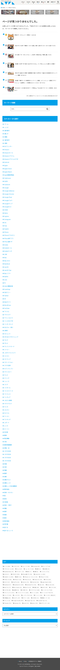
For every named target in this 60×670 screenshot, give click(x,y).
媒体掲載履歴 (8, 445)
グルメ (6, 343)
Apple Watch (8, 172)
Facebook (7, 184)
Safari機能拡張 (8, 286)
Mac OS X (7, 261)
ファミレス (7, 394)
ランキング (7, 419)
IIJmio (6, 213)
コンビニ (6, 356)
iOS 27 (7, 582)
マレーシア (46, 566)
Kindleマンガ (8, 251)
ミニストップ (45, 571)
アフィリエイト (8, 318)
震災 (5, 518)
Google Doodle (18, 600)
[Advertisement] (30, 546)
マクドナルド (8, 403)
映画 (5, 470)
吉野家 (16, 590)
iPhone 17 (44, 577)
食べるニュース (8, 530)
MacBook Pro (31, 584)
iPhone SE (38, 579)
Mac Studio (18, 587)
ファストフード (8, 391)
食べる (6, 527)
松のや (44, 587)
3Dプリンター (8, 146)
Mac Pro (7, 587)
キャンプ (7, 595)
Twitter (6, 296)
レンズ (6, 426)
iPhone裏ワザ (8, 242)
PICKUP (16, 574)
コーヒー (6, 349)
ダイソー (26, 598)
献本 (5, 499)
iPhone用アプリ (9, 238)
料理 (5, 464)
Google (6, 188)
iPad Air (25, 582)
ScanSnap (7, 289)
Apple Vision (8, 169)
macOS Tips (7, 270)
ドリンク (6, 378)
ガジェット (7, 334)
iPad (5, 226)
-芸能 (5, 143)
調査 (5, 508)
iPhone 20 (27, 579)
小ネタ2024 (7, 454)
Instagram (7, 219)
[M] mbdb (37, 666)
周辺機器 (6, 438)
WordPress (7, 305)
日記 (5, 467)
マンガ (6, 407)
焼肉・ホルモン (8, 492)
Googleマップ (8, 203)
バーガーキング (47, 590)
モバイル (6, 413)
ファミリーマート (22, 592)
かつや (53, 587)
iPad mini (35, 582)
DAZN (6, 181)
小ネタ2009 (7, 451)
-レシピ (6, 127)
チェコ (19, 569)
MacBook (7, 264)
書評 (5, 473)
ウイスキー (20, 571)
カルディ (17, 598)
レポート (6, 422)
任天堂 (6, 432)
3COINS (35, 598)
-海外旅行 (7, 140)
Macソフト (7, 273)
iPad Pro (16, 582)
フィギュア (7, 397)
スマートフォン (8, 362)
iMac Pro (28, 587)
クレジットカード (9, 346)
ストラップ (7, 359)
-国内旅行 (7, 130)
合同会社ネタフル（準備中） (35, 661)
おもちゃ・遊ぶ (8, 327)
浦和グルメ (7, 480)
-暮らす (6, 134)
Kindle (6, 245)
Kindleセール (8, 248)
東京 (29, 571)
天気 (5, 442)
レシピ (17, 595)
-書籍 (5, 137)
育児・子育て (8, 505)
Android (6, 162)
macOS (6, 267)
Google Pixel (8, 197)
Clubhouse (7, 178)
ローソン (6, 429)
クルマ (6, 340)
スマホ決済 (7, 365)
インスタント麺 (50, 595)
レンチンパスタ (27, 595)
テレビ (6, 375)
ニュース (6, 381)
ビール (7, 566)
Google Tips (30, 600)
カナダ (16, 566)
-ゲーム (6, 124)
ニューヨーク (29, 569)
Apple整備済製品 (9, 175)
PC (5, 283)
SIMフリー (7, 292)
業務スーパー (46, 598)
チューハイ (26, 566)
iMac (41, 584)
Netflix (6, 276)
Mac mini (50, 584)
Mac (5, 257)
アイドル (6, 311)
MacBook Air (19, 584)
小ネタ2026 (7, 461)
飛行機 (6, 524)
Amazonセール (8, 153)
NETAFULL (27, 664)
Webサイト (7, 302)
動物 (5, 435)
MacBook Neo (8, 571)
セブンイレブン (8, 369)
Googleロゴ (7, 207)
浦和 (5, 476)
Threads (7, 603)
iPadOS (6, 229)
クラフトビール (9, 569)
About (20, 661)
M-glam (31, 666)
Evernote (36, 566)
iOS (5, 222)
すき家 (24, 590)
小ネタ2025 (7, 457)
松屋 (36, 587)
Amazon (6, 149)
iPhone (6, 232)
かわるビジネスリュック (11, 337)
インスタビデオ (8, 321)
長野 (39, 569)
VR (5, 299)
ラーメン (6, 416)
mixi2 (26, 603)
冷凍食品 (7, 598)
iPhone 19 (18, 579)
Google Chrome (9, 194)
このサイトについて (10, 353)
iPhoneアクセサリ (9, 235)
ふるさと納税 (8, 400)
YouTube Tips (42, 600)
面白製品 (6, 521)
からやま (7, 590)
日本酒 (46, 569)
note (5, 280)
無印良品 (6, 489)
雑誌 (5, 515)
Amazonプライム (9, 156)
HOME (3, 7)
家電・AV (7, 448)
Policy (25, 661)
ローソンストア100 (47, 592)
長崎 (36, 571)
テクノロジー (8, 372)
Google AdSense (9, 191)
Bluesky (17, 603)
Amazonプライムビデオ (11, 159)
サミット (7, 600)
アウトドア (7, 315)
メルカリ (6, 410)
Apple (6, 165)
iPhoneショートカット (30, 577)
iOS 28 (6, 574)
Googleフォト (8, 200)
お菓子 (6, 330)
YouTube (6, 308)
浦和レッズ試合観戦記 (10, 486)
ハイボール (7, 388)
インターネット (8, 324)
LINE (5, 254)
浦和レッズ (7, 483)
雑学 (5, 511)
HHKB (6, 210)
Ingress (6, 216)
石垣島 (6, 502)
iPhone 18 (7, 579)
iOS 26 (48, 579)
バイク (6, 384)
